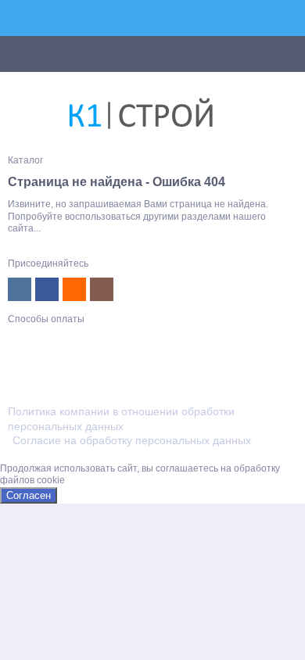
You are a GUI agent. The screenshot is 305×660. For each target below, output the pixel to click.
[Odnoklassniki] (74, 289)
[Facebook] (47, 289)
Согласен (28, 495)
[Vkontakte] (19, 289)
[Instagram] (101, 289)
